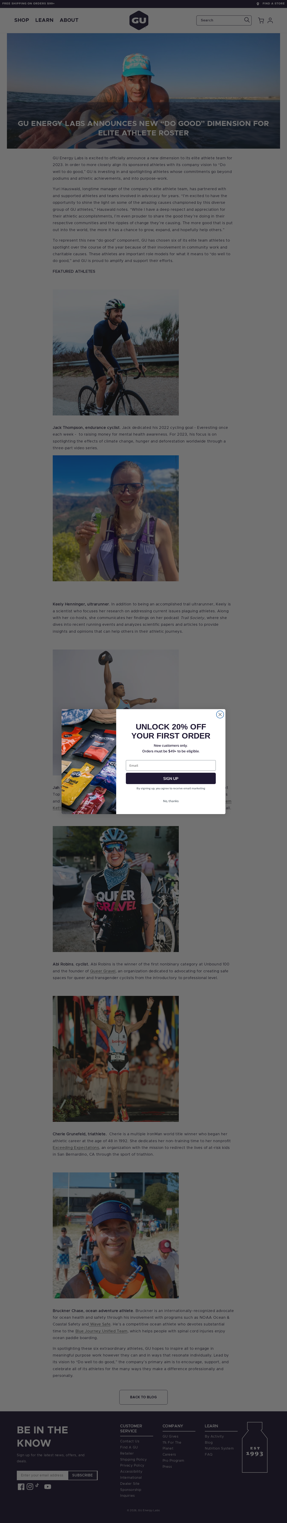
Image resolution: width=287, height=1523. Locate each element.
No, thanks (171, 800)
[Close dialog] (220, 714)
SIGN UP (170, 778)
